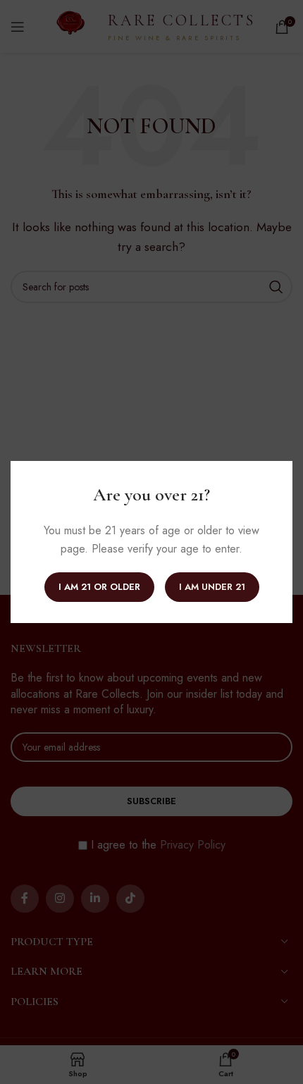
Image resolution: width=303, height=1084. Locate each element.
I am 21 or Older (99, 586)
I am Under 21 (212, 586)
